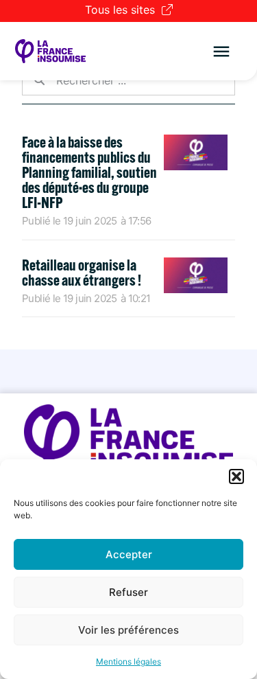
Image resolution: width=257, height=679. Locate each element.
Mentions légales (128, 661)
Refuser (128, 592)
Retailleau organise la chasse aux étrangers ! (81, 272)
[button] (236, 476)
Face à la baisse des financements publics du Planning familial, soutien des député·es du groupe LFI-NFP (89, 172)
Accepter (129, 554)
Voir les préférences (128, 629)
